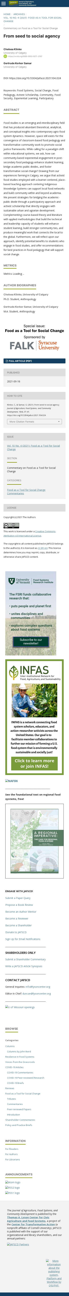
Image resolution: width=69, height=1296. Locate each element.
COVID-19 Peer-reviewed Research (25, 1077)
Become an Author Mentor (20, 911)
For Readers (11, 1149)
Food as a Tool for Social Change (26, 490)
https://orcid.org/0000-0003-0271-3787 (25, 56)
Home (7, 14)
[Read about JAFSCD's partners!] (18, 1244)
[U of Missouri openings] (20, 1007)
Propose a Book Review (19, 904)
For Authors (11, 1154)
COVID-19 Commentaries (20, 1072)
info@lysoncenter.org (38, 986)
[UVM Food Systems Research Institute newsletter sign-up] (30, 654)
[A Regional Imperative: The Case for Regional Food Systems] (34, 877)
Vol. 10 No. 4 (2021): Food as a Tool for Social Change (33, 19)
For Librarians (12, 1159)
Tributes (11, 1098)
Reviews (9, 1088)
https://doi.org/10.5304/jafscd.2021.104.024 (35, 78)
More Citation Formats (22, 421)
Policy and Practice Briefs (18, 1125)
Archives (19, 14)
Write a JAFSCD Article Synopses (23, 966)
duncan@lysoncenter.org (36, 993)
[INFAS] (34, 774)
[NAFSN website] (11, 781)
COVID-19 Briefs (15, 1083)
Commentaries (15, 493)
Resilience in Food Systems (19, 1056)
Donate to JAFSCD (16, 932)
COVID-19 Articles (14, 1067)
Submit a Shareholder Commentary (25, 959)
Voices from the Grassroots (20, 1062)
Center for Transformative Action (33, 1224)
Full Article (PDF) (20, 361)
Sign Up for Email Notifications (22, 939)
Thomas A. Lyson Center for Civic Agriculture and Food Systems (28, 1219)
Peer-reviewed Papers (19, 1109)
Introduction (13, 1114)
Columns (10, 1046)
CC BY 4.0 (42, 548)
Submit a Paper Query (17, 898)
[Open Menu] (3, 3)
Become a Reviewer (16, 918)
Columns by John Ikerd (19, 1051)
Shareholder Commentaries (20, 1119)
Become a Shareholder (18, 925)
